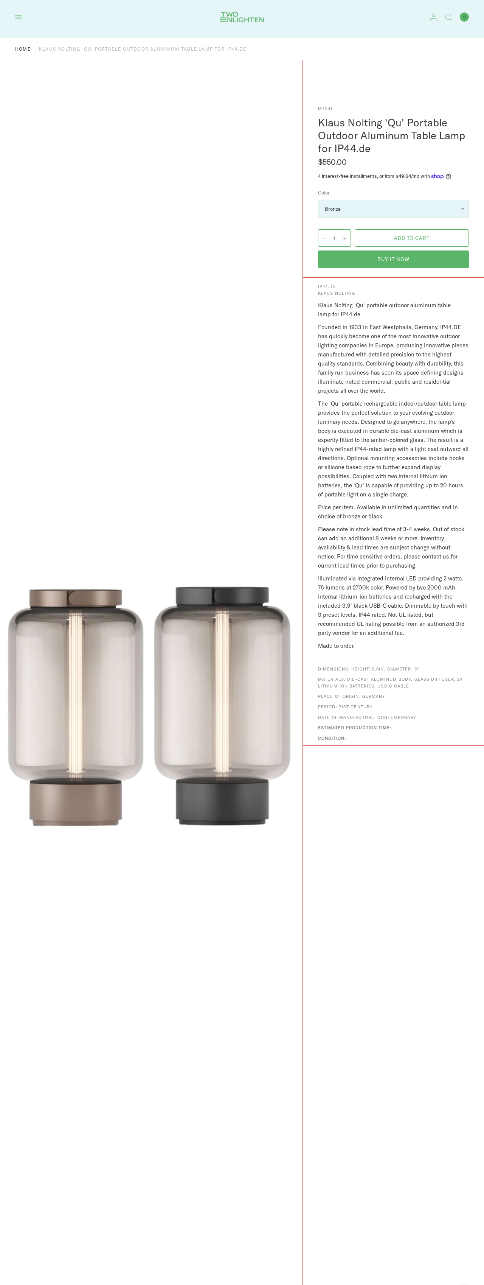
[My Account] (433, 17)
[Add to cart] (412, 238)
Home (23, 49)
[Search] (448, 17)
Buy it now (393, 259)
